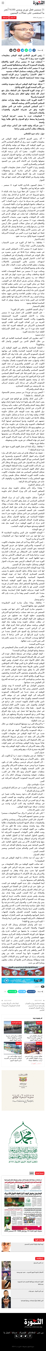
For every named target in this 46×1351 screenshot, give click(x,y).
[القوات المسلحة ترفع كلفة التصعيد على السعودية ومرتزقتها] (6, 1284)
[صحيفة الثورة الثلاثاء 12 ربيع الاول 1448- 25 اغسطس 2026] (23, 1204)
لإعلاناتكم (31, 1333)
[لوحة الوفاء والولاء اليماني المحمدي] (6, 1247)
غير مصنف (5, 17)
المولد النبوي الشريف (16, 1023)
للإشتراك (22, 1333)
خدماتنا (14, 1333)
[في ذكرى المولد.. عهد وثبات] (6, 1294)
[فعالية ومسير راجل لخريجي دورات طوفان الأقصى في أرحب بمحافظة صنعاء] (33, 1048)
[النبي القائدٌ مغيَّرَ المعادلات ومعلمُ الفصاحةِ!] (6, 1303)
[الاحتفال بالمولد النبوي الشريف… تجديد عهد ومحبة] (6, 1275)
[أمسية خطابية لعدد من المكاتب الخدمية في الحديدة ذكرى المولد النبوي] (13, 1048)
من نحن (40, 1333)
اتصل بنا (7, 1333)
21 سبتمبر (12, 17)
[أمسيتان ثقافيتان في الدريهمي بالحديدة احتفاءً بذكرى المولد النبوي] (33, 1027)
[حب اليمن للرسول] (6, 1265)
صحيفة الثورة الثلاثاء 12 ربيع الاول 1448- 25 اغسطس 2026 (23, 1231)
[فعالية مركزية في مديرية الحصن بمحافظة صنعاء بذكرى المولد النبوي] (13, 1027)
